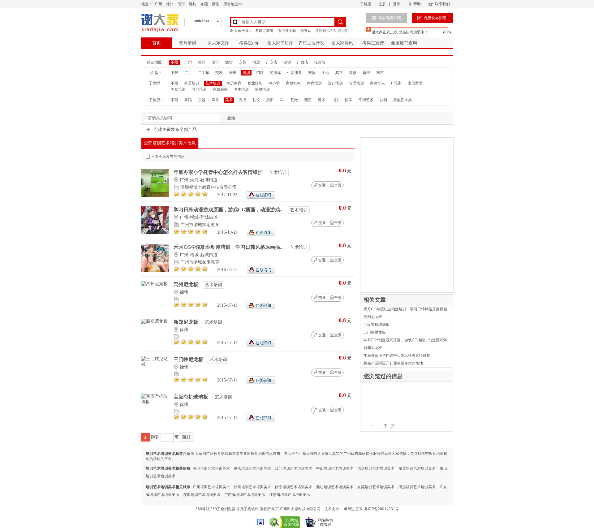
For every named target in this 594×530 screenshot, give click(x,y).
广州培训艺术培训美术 (211, 487)
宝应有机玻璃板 (191, 396)
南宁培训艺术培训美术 (293, 487)
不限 (174, 62)
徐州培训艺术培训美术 (252, 487)
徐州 (170, 4)
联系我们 (442, 4)
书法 (335, 100)
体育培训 (314, 83)
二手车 (203, 73)
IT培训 (396, 83)
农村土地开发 (311, 42)
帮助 (417, 4)
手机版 (365, 4)
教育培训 (187, 42)
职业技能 (255, 83)
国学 (348, 100)
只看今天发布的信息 (168, 156)
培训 (246, 73)
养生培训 (241, 89)
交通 (322, 185)
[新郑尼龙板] (154, 321)
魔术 (321, 100)
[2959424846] (261, 197)
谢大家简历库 (280, 42)
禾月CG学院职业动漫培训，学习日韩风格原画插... (229, 247)
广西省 (302, 62)
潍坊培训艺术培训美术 (334, 487)
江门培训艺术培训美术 (293, 468)
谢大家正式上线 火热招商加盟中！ (400, 32)
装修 (352, 73)
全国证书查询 (404, 42)
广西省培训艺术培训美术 (244, 495)
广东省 (271, 62)
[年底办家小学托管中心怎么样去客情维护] (155, 195)
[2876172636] (261, 307)
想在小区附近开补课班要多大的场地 (393, 363)
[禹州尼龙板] (154, 284)
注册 (382, 4)
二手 (188, 73)
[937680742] (261, 234)
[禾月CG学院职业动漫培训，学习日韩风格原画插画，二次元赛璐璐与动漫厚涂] (155, 270)
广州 (158, 4)
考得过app (249, 42)
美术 (229, 100)
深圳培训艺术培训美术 (211, 468)
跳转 (186, 437)
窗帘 (366, 73)
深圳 (287, 62)
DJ (282, 99)
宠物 (312, 73)
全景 (338, 185)
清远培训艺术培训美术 (375, 468)
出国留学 (415, 83)
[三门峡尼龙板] (155, 364)
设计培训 (335, 83)
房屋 (232, 73)
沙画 (383, 100)
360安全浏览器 (222, 509)
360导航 (202, 509)
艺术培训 (212, 83)
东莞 (204, 4)
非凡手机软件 (247, 509)
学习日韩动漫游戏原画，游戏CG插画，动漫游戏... (229, 209)
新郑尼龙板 (187, 322)
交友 (219, 73)
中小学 (274, 83)
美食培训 (178, 89)
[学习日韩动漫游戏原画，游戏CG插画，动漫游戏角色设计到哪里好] (155, 233)
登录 (396, 4)
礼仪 (256, 100)
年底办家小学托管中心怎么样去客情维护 (219, 172)
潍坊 (192, 4)
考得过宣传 (373, 42)
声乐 (215, 100)
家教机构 (293, 83)
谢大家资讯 (342, 42)
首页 (156, 42)
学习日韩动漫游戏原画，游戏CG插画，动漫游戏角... (407, 340)
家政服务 (220, 89)
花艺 (308, 100)
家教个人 (377, 83)
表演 (242, 100)
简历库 (275, 73)
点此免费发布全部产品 (175, 129)
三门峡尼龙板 (189, 359)
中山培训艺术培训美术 (334, 468)
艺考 (294, 100)
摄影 (269, 100)
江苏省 (319, 62)
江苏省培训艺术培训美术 (289, 495)
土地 (325, 73)
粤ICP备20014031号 (381, 509)
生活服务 (294, 73)
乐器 (201, 100)
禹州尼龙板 (187, 284)
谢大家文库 (218, 42)
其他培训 (199, 89)
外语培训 (191, 83)
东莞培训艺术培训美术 (417, 468)
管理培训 (356, 83)
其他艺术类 (402, 100)
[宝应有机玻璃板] (155, 401)
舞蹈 (188, 100)
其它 (339, 73)
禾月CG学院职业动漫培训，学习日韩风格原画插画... (407, 309)
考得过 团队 (354, 509)
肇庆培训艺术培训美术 (252, 468)
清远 (215, 4)
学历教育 (233, 83)
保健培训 (262, 89)
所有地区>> (233, 4)
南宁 (181, 4)
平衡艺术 (366, 100)
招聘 (260, 73)
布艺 (380, 73)
